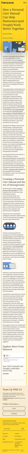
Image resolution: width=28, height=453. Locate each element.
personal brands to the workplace (12, 189)
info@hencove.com (8, 398)
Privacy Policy (22, 450)
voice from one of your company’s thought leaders (13, 112)
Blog (4, 439)
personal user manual (16, 169)
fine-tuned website (18, 109)
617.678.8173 (18, 436)
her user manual (8, 237)
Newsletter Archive (8, 442)
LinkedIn (5, 399)
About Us (5, 433)
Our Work (5, 436)
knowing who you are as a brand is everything (14, 61)
